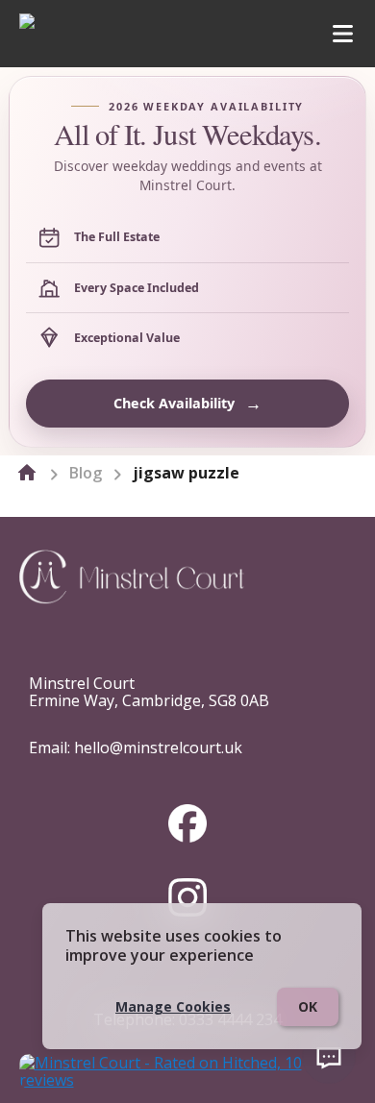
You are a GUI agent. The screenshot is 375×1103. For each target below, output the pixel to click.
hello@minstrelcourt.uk (158, 747)
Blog (85, 472)
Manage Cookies (173, 1006)
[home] (26, 472)
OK (307, 1006)
